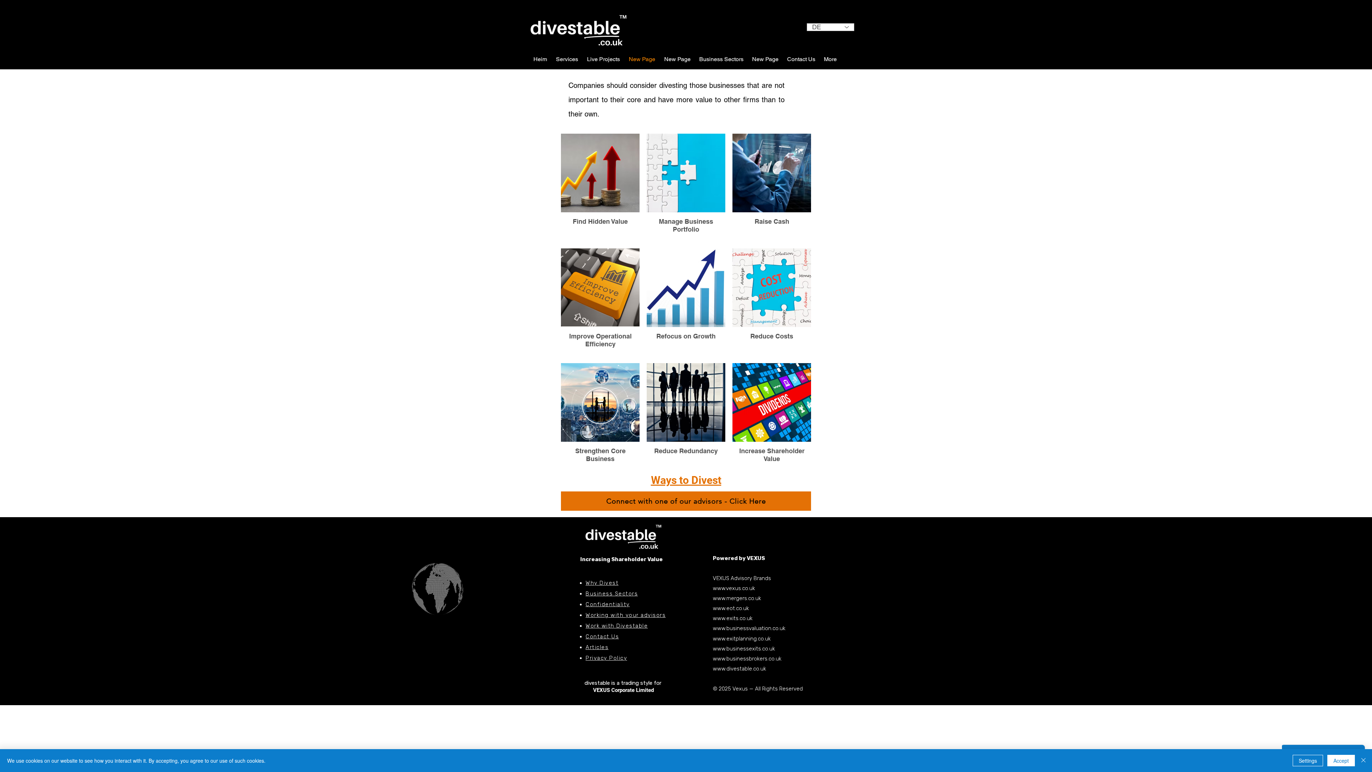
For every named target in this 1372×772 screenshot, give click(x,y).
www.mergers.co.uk (737, 598)
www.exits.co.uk (732, 618)
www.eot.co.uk (731, 608)
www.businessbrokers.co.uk (747, 658)
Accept (1341, 760)
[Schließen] (1363, 760)
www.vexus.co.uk (734, 588)
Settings (1308, 760)
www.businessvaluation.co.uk (749, 628)
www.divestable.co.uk (739, 668)
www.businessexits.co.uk (744, 648)
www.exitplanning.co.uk (742, 638)
